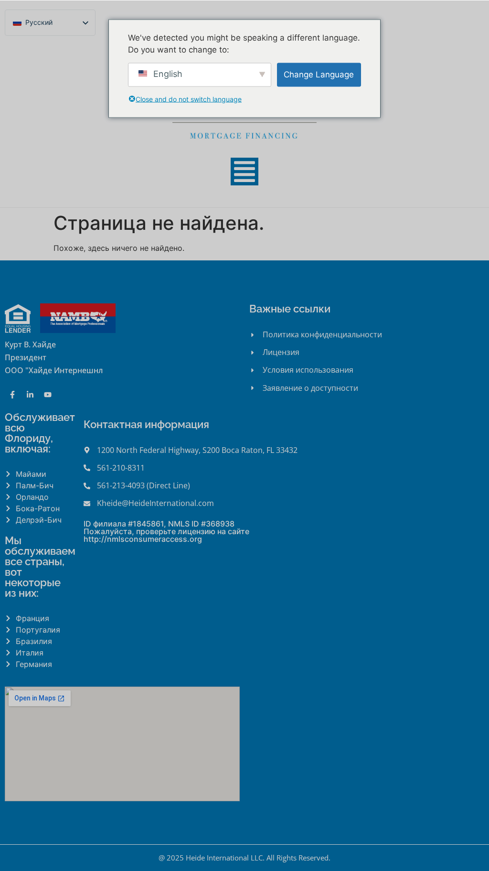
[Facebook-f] (12, 394)
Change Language (319, 74)
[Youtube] (47, 394)
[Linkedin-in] (30, 394)
